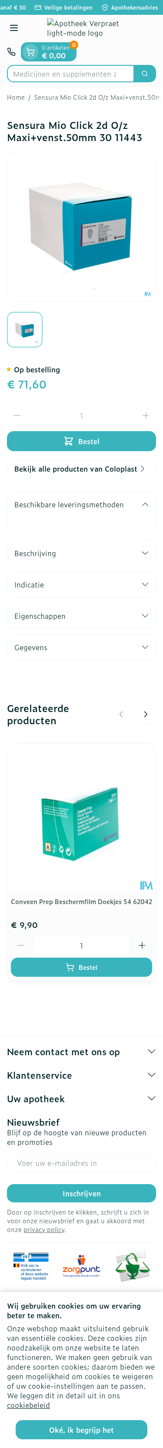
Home (16, 97)
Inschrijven (82, 1193)
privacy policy (43, 1229)
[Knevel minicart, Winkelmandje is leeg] (30, 52)
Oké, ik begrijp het (81, 1429)
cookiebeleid (28, 1405)
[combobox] (70, 73)
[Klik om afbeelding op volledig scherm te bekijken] (81, 226)
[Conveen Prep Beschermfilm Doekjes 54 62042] (81, 818)
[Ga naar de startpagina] (90, 28)
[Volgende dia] (145, 714)
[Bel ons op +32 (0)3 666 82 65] (11, 51)
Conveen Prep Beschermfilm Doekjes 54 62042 (81, 901)
